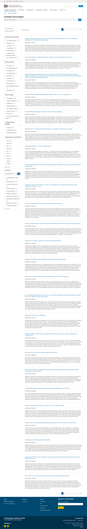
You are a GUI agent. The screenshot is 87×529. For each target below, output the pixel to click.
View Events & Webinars (9, 503)
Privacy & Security (44, 505)
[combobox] (71, 6)
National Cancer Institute (78, 525)
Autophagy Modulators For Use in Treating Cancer (38, 146)
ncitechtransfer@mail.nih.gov (69, 520)
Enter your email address (63, 501)
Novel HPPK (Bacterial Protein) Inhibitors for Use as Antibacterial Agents (43, 111)
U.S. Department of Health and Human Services (74, 523)
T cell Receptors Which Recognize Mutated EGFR (37, 440)
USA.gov (81, 527)
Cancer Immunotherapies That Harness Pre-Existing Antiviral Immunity (43, 203)
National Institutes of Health (77, 524)
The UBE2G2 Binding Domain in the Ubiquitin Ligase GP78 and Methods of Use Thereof (47, 388)
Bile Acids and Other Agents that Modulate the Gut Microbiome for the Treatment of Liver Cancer (50, 422)
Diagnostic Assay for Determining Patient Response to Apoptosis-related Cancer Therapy (48, 129)
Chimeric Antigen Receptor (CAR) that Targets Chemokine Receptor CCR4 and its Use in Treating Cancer (53, 223)
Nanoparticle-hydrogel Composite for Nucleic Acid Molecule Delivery (43, 240)
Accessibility (42, 501)
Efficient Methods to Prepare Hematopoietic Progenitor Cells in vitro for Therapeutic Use (48, 94)
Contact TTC (25, 501)
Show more (7, 167)
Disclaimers (42, 508)
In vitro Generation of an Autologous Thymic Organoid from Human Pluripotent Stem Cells (48, 57)
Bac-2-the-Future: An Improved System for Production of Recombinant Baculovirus (47, 475)
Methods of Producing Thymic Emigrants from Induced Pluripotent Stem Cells (45, 259)
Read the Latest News (9, 501)
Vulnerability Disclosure (45, 510)
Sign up (60, 507)
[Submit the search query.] (79, 20)
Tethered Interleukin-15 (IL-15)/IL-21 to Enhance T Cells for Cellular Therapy (44, 405)
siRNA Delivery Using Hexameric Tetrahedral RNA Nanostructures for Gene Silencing (47, 276)
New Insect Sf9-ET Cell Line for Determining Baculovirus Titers (41, 352)
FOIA (41, 503)
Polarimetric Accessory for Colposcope (35, 315)
